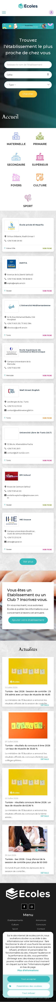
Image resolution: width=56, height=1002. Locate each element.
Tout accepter (28, 979)
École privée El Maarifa (32, 225)
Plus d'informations (28, 970)
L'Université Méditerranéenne (35, 305)
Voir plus (28, 561)
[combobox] (9, 74)
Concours (41, 924)
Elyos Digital (43, 998)
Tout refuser (28, 993)
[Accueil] (28, 5)
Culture (15, 924)
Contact (41, 929)
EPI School (25, 475)
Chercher (28, 94)
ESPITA (23, 263)
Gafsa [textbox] (9, 74)
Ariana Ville (10, 248)
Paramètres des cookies (29, 986)
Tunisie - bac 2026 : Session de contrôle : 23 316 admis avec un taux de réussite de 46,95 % (28, 694)
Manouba (9, 375)
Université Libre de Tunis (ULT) (36, 432)
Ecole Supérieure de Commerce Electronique (32, 351)
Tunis (8, 335)
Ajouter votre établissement (28, 620)
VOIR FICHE (47, 248)
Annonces (41, 920)
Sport (15, 929)
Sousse (8, 291)
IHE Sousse (25, 519)
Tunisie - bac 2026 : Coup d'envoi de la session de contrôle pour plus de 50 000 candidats (26, 862)
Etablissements (15, 920)
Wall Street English (29, 390)
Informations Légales (16, 998)
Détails (45, 705)
